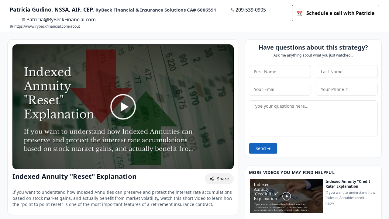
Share (223, 179)
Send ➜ (263, 148)
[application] (123, 107)
